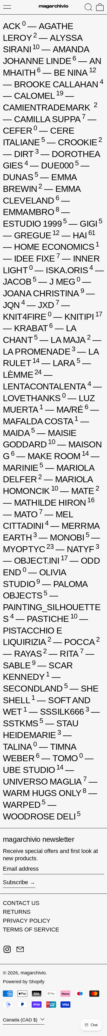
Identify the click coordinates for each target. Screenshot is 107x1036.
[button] (88, 7)
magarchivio (33, 972)
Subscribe (15, 882)
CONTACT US (21, 903)
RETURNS (17, 912)
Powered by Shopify (23, 981)
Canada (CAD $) (21, 1019)
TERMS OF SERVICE (31, 929)
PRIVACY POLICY (26, 920)
